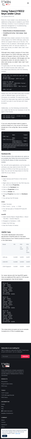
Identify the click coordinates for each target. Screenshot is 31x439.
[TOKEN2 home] (6, 3)
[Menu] (28, 3)
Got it (4, 435)
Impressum (4, 424)
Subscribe (25, 356)
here (22, 331)
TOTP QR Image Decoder (7, 395)
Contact (3, 422)
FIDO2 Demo (4, 397)
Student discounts (7, 411)
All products (4, 381)
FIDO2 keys (4, 386)
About (3, 420)
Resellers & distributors (7, 413)
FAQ (2, 408)
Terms (3, 426)
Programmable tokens (7, 383)
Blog (2, 406)
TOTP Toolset (5, 393)
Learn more (17, 433)
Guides (3, 404)
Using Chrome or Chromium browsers (14, 30)
